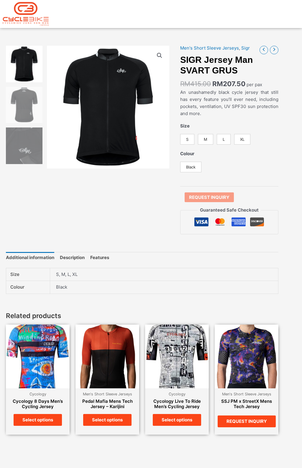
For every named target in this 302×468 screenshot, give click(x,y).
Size (185, 126)
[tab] (30, 258)
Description (72, 257)
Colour (187, 153)
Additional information (30, 257)
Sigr (245, 48)
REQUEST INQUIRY (209, 197)
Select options (37, 420)
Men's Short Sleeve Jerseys (209, 48)
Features (99, 257)
